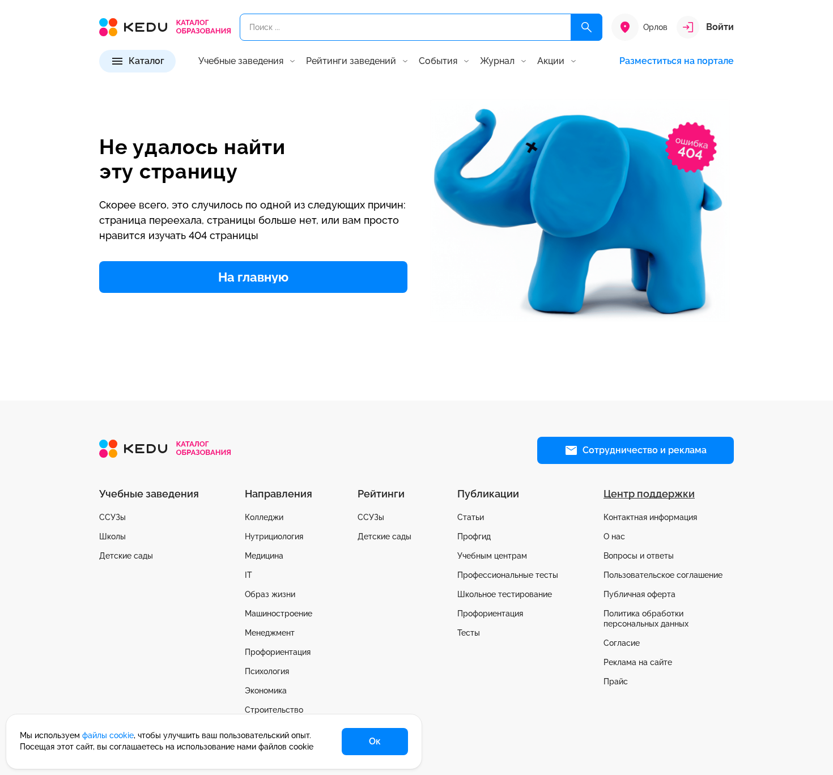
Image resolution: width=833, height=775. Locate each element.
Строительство (274, 709)
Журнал (497, 61)
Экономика (266, 690)
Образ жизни (270, 594)
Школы (112, 536)
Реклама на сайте (638, 662)
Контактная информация (650, 517)
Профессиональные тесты (507, 575)
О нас (614, 536)
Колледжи (264, 517)
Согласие (622, 643)
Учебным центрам (492, 555)
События (438, 61)
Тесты (468, 632)
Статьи (470, 517)
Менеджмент (270, 632)
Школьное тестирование (504, 594)
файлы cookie (108, 735)
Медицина (264, 555)
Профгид (474, 536)
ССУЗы (112, 517)
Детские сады (126, 555)
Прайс (616, 681)
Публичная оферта (639, 594)
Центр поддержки (649, 494)
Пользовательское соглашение (663, 575)
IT (248, 575)
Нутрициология (274, 536)
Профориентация (278, 652)
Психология (267, 671)
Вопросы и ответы (639, 555)
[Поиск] (586, 27)
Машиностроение (278, 613)
